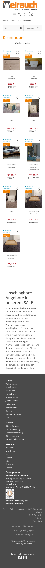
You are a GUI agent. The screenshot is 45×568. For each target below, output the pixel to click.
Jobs (7, 461)
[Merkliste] (24, 13)
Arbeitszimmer (12, 397)
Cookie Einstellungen (24, 534)
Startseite (5, 21)
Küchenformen (12, 426)
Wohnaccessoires (13, 414)
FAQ (7, 454)
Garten (9, 411)
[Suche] (19, 14)
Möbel (13, 21)
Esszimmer (10, 390)
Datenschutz (28, 526)
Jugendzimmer (12, 400)
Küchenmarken (12, 436)
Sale (19, 21)
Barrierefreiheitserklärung (14, 509)
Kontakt (9, 467)
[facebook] (20, 557)
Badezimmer (11, 407)
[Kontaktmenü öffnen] (31, 14)
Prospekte (10, 447)
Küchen (9, 422)
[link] (21, 5)
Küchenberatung (13, 429)
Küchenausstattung (14, 432)
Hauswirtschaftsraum (15, 439)
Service (9, 457)
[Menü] (14, 14)
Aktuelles (10, 444)
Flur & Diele (11, 394)
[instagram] (25, 557)
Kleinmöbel (27, 21)
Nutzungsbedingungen (24, 530)
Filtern (7, 28)
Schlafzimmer (11, 387)
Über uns (10, 464)
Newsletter (10, 451)
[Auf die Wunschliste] (17, 52)
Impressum (15, 526)
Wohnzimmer (11, 384)
